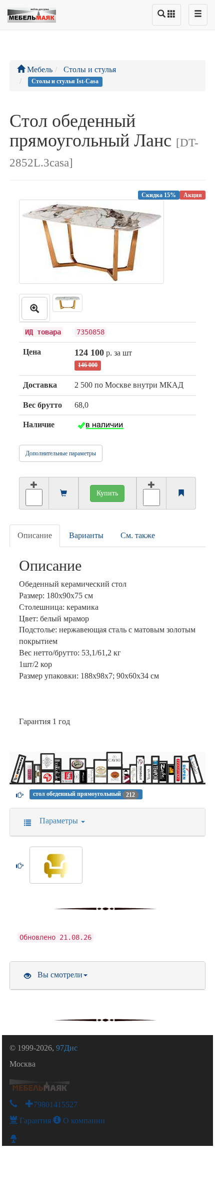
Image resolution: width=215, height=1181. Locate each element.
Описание (35, 535)
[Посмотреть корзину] (63, 493)
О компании (83, 1120)
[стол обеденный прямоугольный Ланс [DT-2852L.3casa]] (34, 308)
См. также (137, 535)
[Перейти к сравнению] (181, 493)
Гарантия (34, 1120)
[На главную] (32, 12)
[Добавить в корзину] (33, 493)
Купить (107, 493)
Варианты (86, 535)
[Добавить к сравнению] (151, 493)
